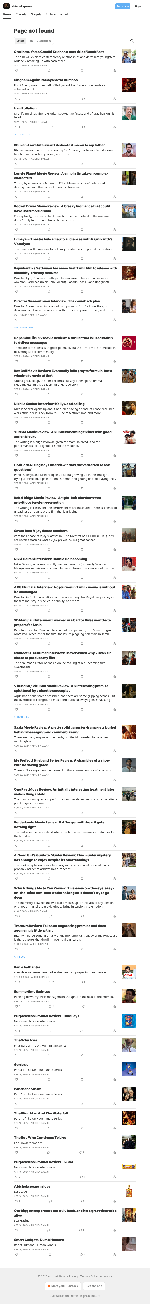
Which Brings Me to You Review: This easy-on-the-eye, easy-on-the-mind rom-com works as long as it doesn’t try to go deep (64, 892)
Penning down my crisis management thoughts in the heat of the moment (64, 997)
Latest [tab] (20, 41)
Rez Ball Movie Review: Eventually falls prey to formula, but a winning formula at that (63, 373)
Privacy (73, 1276)
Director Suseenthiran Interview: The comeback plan (57, 301)
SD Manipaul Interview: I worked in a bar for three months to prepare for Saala (62, 622)
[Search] (132, 41)
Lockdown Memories (28, 1143)
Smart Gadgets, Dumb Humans (39, 1240)
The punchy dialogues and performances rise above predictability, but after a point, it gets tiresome (65, 801)
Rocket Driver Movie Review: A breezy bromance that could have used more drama (62, 208)
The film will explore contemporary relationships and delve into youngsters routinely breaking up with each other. (64, 59)
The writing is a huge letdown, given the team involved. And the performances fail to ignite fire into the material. (57, 444)
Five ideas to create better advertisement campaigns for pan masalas (60, 972)
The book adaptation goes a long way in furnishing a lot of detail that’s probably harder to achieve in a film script (61, 867)
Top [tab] (30, 41)
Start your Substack (64, 1286)
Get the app (94, 1286)
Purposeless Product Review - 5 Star (43, 1162)
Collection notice (101, 1276)
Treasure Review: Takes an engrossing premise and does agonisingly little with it (60, 928)
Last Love (20, 1191)
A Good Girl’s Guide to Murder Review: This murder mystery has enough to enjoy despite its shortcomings (62, 857)
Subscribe (123, 6)
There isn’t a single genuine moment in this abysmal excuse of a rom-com (63, 770)
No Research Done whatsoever (34, 1021)
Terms (84, 1276)
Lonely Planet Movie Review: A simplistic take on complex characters (61, 175)
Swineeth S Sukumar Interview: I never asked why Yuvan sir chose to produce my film (62, 655)
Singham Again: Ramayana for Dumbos (46, 80)
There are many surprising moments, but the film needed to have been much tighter (61, 739)
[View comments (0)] (49, 70)
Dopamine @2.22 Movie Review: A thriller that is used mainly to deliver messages (63, 340)
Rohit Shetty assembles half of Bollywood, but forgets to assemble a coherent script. (59, 87)
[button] (7, 14)
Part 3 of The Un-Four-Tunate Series (38, 1070)
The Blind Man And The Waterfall (41, 1113)
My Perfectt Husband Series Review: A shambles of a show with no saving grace (62, 762)
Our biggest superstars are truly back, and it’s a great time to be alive (65, 1213)
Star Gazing (21, 1220)
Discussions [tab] (44, 41)
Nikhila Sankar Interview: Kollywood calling (49, 404)
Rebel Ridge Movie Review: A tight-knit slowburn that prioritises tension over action (57, 500)
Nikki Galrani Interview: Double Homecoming (50, 559)
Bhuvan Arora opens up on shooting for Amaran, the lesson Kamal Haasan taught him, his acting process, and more (64, 152)
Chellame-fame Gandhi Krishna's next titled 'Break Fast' (59, 52)
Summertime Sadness (32, 992)
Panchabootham (27, 1089)
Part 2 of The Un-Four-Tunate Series (38, 1094)
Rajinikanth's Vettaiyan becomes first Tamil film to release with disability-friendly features (65, 270)
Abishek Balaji (39, 65)
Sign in (139, 6)
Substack (56, 1296)
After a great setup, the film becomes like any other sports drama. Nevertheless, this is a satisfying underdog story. (58, 382)
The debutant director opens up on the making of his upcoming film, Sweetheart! (60, 665)
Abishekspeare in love (32, 1186)
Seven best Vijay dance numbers (41, 531)
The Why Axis (25, 1040)
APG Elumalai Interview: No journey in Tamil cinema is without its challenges (64, 589)
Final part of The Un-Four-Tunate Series (40, 1045)
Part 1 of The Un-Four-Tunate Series (38, 1118)
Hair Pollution (25, 108)
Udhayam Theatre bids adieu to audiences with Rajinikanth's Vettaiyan (63, 241)
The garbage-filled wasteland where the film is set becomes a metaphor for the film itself (64, 834)
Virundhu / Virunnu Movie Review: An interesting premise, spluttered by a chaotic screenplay (61, 688)
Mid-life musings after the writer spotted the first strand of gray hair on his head (64, 115)
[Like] (16, 70)
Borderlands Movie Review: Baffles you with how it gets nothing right (59, 824)
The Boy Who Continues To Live (40, 1138)
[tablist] (34, 41)
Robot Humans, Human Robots (35, 1245)
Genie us (21, 1065)
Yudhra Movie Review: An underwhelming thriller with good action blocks (63, 434)
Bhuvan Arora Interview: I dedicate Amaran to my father (59, 145)
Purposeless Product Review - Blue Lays (46, 1016)
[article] (75, 61)
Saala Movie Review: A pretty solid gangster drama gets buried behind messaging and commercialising (65, 730)
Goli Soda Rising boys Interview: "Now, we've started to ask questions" (62, 467)
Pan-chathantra (27, 967)
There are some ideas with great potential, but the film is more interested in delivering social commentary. (65, 350)
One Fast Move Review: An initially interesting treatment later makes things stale (64, 791)
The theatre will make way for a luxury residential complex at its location (63, 249)
